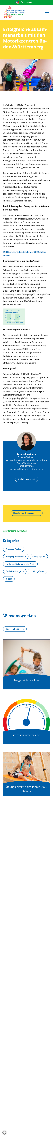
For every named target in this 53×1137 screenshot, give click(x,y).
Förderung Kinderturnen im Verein (20, 564)
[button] (4, 1132)
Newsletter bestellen (24, 513)
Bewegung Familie (13, 549)
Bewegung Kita (38, 556)
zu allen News (12, 628)
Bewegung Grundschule (16, 556)
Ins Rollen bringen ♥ (15, 571)
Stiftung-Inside (37, 571)
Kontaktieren (24, 479)
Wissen (9, 578)
